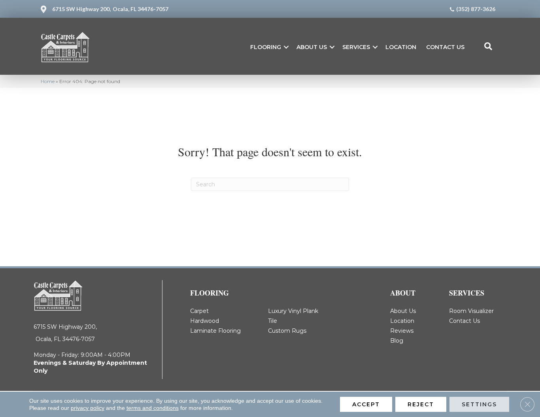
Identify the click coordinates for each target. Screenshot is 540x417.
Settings (479, 404)
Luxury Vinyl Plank (293, 311)
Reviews (401, 330)
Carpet (199, 311)
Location (400, 47)
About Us (311, 47)
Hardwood (204, 320)
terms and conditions (153, 408)
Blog (396, 340)
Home (48, 81)
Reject (421, 404)
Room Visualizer (471, 311)
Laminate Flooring (215, 330)
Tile (272, 320)
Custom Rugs (287, 330)
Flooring (265, 47)
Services (356, 47)
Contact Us (445, 47)
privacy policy (87, 408)
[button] (286, 47)
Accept (366, 404)
